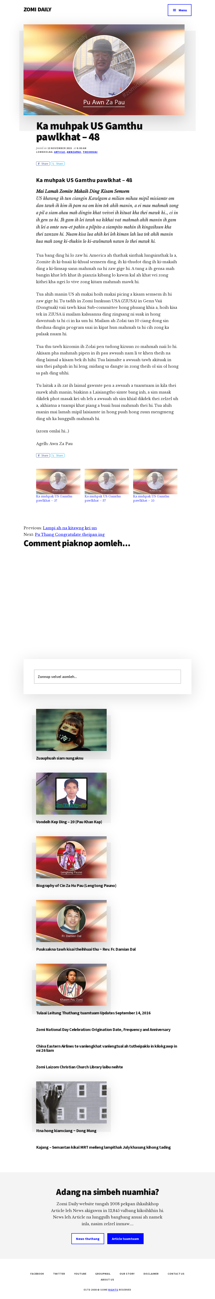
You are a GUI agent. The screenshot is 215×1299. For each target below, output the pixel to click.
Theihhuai (90, 151)
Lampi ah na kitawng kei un (70, 528)
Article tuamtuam (125, 1239)
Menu (183, 10)
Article (59, 151)
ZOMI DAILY (37, 9)
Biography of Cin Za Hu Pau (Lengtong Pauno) (76, 885)
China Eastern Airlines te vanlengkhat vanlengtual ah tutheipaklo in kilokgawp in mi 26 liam (106, 1048)
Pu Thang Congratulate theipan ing (70, 534)
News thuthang (88, 1239)
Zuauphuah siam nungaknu (59, 758)
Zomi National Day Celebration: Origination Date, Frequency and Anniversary (103, 1029)
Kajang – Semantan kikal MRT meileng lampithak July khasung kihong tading (103, 1147)
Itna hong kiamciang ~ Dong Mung (66, 1130)
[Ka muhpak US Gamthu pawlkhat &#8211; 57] (58, 481)
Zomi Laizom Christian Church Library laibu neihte (79, 1066)
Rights (113, 1289)
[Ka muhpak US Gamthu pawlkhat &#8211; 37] (107, 481)
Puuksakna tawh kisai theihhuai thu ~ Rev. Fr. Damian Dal (85, 949)
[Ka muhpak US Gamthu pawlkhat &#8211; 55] (155, 481)
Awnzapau (74, 151)
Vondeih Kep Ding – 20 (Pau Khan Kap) (69, 821)
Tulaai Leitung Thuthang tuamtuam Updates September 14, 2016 (93, 1012)
